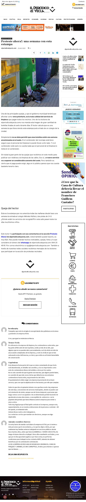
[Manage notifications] (5, 497)
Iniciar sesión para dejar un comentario (21, 458)
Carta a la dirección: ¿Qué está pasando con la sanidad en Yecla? (70, 58)
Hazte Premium (30, 299)
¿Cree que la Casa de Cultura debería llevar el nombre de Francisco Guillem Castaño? (72, 192)
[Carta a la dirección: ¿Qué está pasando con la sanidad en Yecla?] (81, 58)
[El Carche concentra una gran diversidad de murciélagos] (81, 88)
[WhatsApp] (49, 52)
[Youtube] (13, 494)
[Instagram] (9, 494)
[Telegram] (57, 52)
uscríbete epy (79, 4)
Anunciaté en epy (10, 4)
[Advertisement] (30, 186)
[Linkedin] (53, 52)
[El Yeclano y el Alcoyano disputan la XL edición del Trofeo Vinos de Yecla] (81, 78)
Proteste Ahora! (7, 38)
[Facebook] (40, 52)
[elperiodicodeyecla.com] (30, 264)
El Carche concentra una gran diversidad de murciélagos (70, 87)
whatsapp (25, 243)
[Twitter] (44, 52)
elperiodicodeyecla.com (8, 48)
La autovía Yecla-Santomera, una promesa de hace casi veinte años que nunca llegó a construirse (70, 68)
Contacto (81, 1)
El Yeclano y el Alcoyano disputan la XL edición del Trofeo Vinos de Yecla (69, 79)
